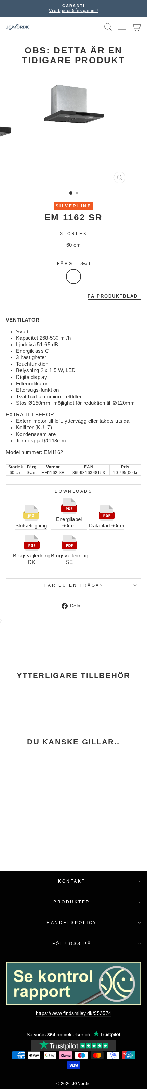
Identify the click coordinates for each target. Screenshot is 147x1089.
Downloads (74, 491)
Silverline (73, 206)
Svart (73, 276)
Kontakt (71, 881)
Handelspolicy (71, 922)
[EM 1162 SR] (31, 792)
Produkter (71, 902)
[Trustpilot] (73, 1045)
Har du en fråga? (74, 585)
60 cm (73, 245)
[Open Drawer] (122, 27)
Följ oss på (72, 943)
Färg (73, 263)
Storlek (74, 233)
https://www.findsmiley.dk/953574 (73, 1013)
